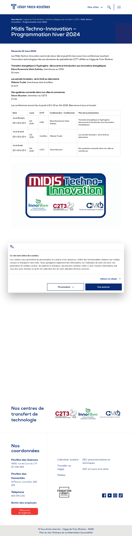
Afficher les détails (108, 279)
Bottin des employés (24, 502)
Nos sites (93, 7)
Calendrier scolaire (68, 459)
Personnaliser (64, 287)
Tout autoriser (103, 287)
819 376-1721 (18, 495)
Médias (61, 475)
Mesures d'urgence (24, 511)
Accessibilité (87, 532)
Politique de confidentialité (66, 532)
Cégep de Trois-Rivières (33, 19)
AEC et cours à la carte (95, 468)
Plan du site (45, 532)
